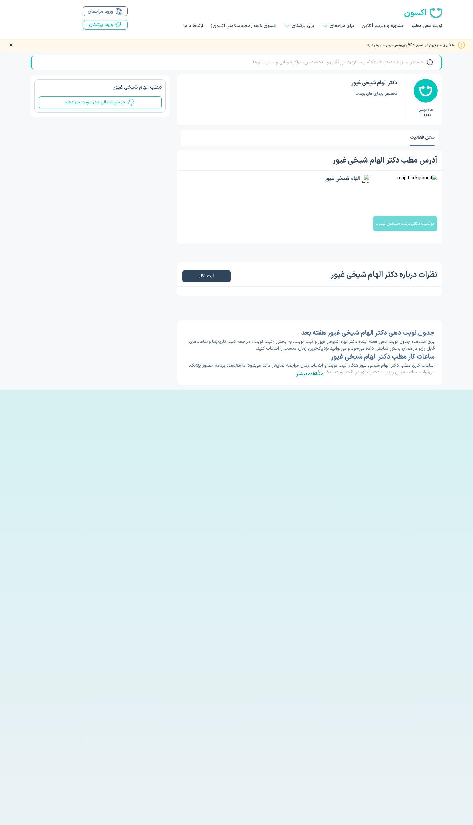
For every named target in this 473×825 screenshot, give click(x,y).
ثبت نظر (206, 276)
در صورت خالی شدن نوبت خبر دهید (95, 102)
